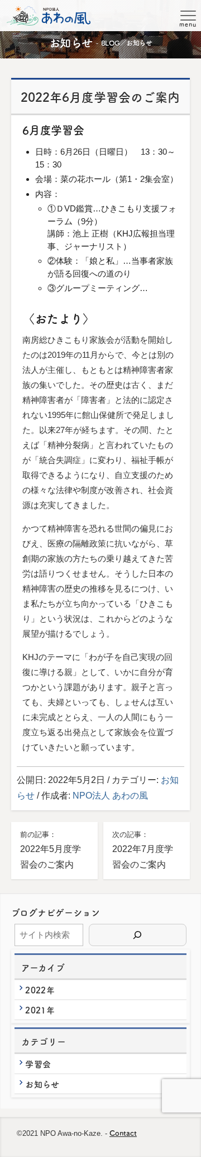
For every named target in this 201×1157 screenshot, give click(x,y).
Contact (123, 1133)
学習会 (38, 1064)
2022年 (40, 990)
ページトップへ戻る (179, 1138)
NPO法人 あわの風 (110, 795)
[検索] (137, 935)
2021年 (40, 1010)
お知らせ (42, 1084)
